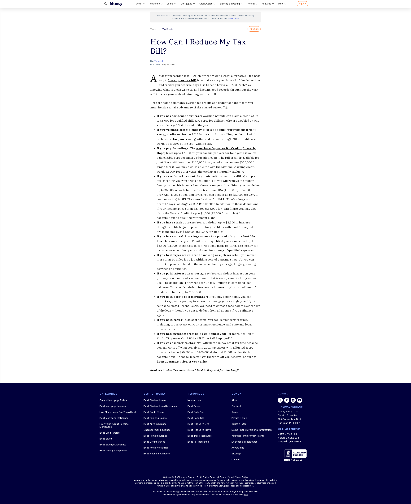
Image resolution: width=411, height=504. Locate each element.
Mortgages (186, 4)
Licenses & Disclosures (245, 442)
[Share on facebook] (280, 400)
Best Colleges (196, 412)
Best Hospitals (196, 418)
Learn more (233, 18)
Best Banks (106, 439)
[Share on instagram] (293, 400)
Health (251, 4)
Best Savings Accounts (113, 445)
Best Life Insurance (154, 442)
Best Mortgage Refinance (114, 418)
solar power (179, 139)
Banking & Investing (230, 4)
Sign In (302, 4)
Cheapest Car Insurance (157, 430)
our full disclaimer (244, 486)
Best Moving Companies (113, 450)
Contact (236, 406)
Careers (236, 459)
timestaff (158, 61)
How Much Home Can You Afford (118, 412)
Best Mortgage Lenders (113, 406)
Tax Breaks (167, 29)
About (235, 400)
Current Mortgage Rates (113, 400)
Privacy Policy (239, 418)
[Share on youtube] (299, 400)
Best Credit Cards (110, 433)
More (281, 4)
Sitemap (236, 454)
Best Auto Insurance (155, 424)
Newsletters (194, 400)
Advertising (238, 448)
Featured (266, 4)
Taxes (153, 29)
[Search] (106, 4)
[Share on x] (286, 400)
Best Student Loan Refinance (160, 406)
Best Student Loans (155, 400)
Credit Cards (206, 4)
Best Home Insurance (155, 436)
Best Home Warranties (156, 448)
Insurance (155, 4)
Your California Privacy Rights (248, 436)
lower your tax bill (182, 80)
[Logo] (116, 4)
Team (235, 412)
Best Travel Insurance (200, 436)
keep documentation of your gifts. (182, 361)
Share (256, 29)
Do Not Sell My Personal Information (252, 430)
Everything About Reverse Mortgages (114, 425)
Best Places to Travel (200, 430)
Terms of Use (239, 424)
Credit (139, 4)
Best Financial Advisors (157, 454)
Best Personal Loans (155, 418)
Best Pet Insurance (198, 442)
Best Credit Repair (154, 412)
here (246, 494)
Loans (170, 4)
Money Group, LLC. (190, 477)
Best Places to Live (198, 424)
